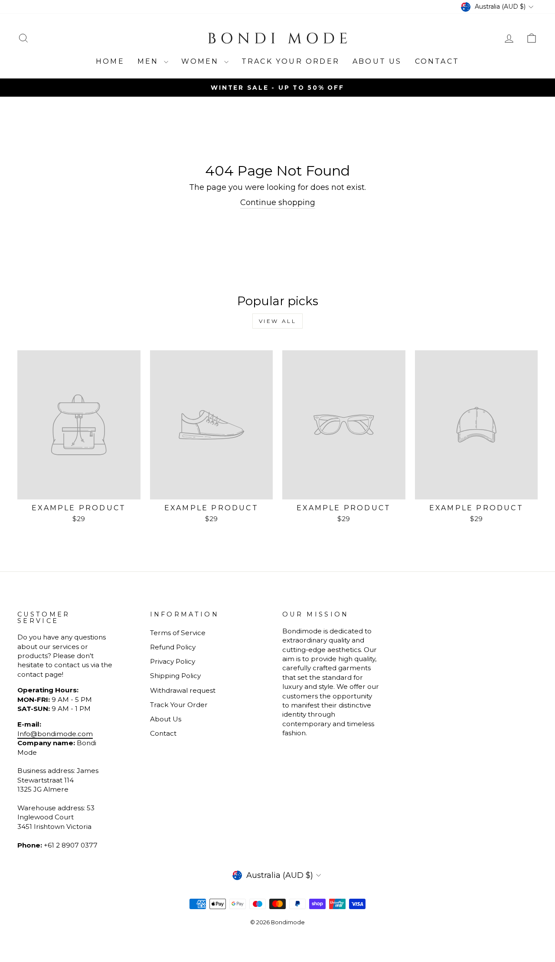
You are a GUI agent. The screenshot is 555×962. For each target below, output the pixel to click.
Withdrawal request (182, 690)
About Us (377, 61)
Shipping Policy (175, 676)
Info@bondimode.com (55, 734)
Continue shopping (277, 202)
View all (278, 321)
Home (110, 61)
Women (201, 61)
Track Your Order (179, 705)
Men (149, 61)
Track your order (291, 61)
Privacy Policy (172, 661)
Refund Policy (173, 647)
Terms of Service (178, 633)
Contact (437, 61)
